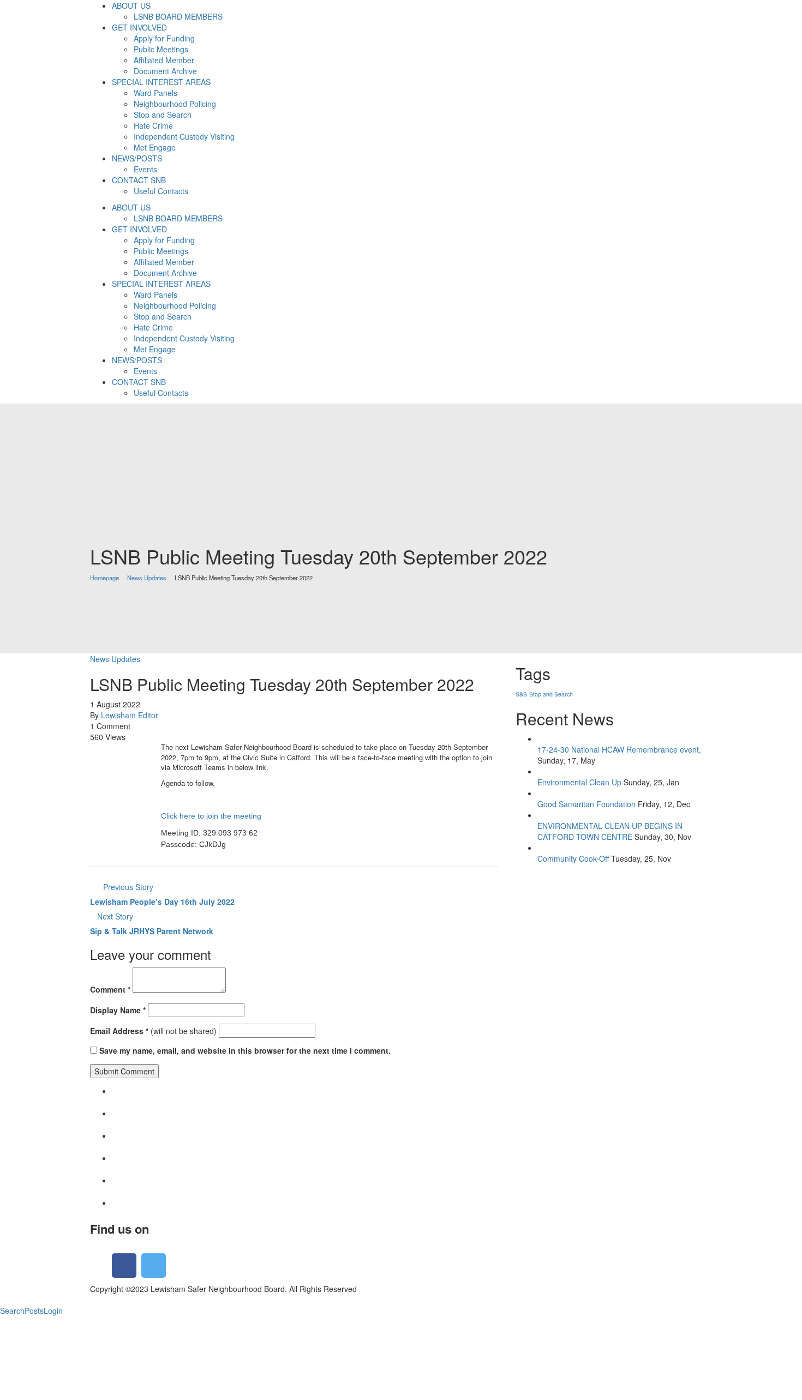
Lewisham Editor (129, 715)
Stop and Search (551, 694)
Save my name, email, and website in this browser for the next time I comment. (245, 1050)
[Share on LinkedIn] (105, 747)
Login (53, 1310)
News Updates (146, 577)
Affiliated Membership (166, 1135)
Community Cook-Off (573, 858)
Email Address (119, 1030)
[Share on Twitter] (99, 747)
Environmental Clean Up (579, 782)
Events (137, 1157)
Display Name (118, 1010)
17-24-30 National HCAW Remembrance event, (619, 749)
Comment (110, 989)
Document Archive (160, 1180)
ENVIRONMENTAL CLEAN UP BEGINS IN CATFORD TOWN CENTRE (610, 831)
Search (12, 1310)
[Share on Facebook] (93, 747)
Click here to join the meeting (211, 816)
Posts (34, 1310)
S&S (521, 694)
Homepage (104, 577)
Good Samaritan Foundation (586, 803)
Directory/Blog (151, 1202)
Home (136, 1090)
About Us (142, 1113)
